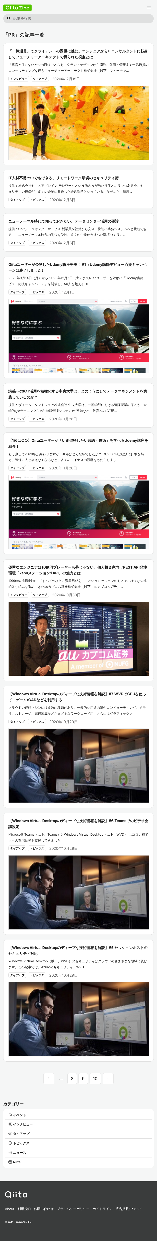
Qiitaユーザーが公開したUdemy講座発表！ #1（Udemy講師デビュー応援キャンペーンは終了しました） (77, 267)
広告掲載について (129, 1209)
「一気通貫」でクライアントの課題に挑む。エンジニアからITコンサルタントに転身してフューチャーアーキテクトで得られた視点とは (78, 54)
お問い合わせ (44, 1209)
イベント (17, 1115)
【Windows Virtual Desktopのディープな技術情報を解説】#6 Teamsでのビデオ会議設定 (78, 824)
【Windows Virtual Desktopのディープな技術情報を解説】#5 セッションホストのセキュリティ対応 (78, 950)
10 (95, 1078)
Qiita (16, 1162)
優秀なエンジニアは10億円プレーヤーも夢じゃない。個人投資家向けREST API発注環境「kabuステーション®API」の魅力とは (77, 570)
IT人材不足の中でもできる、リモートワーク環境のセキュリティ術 (63, 178)
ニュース (17, 1152)
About (9, 1209)
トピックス (37, 199)
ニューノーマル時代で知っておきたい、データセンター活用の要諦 (63, 221)
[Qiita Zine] (17, 8)
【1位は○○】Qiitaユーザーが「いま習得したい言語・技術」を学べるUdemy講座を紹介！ (78, 443)
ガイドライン (102, 1209)
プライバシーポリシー (73, 1209)
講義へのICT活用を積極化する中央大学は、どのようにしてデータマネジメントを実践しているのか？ (77, 394)
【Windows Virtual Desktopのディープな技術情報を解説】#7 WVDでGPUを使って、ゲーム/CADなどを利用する (77, 697)
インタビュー (18, 78)
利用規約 (24, 1209)
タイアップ (40, 78)
